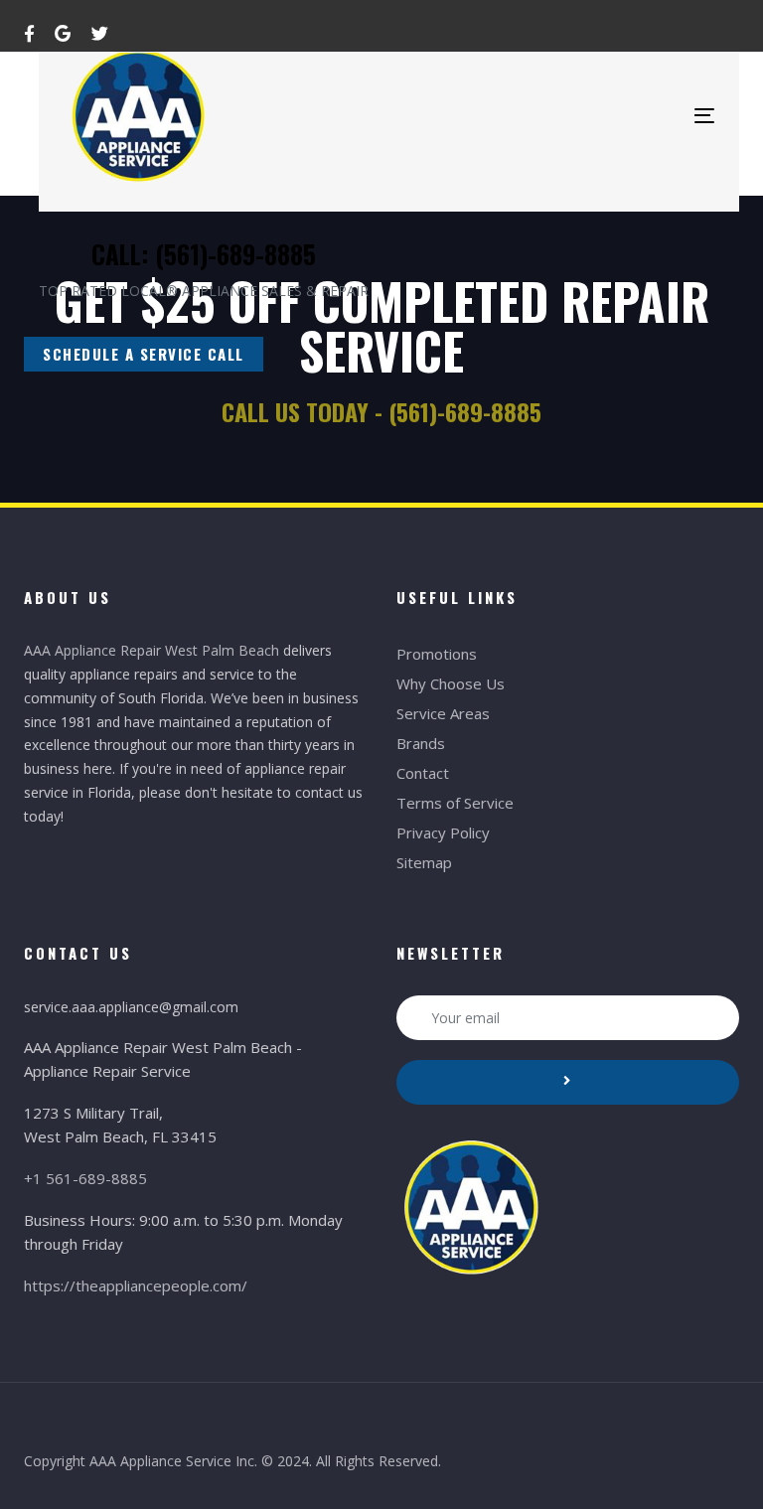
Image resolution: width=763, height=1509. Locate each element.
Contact (422, 773)
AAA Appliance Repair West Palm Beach (151, 650)
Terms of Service (455, 803)
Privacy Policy (443, 832)
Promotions (436, 654)
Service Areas (443, 713)
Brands (420, 743)
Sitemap (424, 862)
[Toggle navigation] (704, 115)
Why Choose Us (450, 683)
